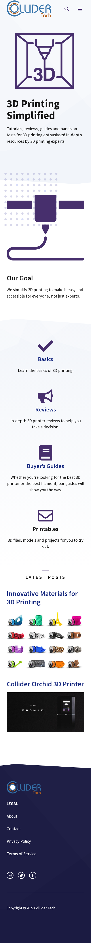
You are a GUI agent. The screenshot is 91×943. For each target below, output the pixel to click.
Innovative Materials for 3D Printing (42, 597)
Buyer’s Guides (45, 466)
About (12, 816)
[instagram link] (10, 875)
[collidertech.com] (29, 8)
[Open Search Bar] (66, 9)
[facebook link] (32, 875)
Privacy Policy (19, 841)
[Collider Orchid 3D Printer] (45, 728)
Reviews (45, 409)
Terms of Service (21, 853)
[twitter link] (21, 875)
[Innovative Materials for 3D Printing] (45, 668)
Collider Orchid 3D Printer (45, 684)
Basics (45, 359)
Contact (14, 828)
